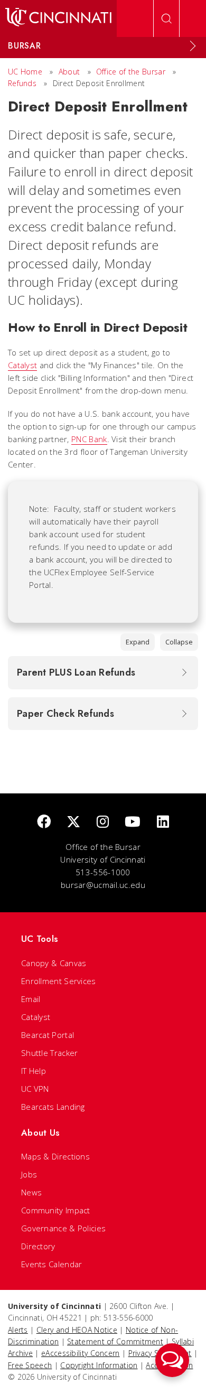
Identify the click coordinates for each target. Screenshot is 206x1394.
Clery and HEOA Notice (76, 1330)
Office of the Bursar (130, 72)
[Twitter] (73, 822)
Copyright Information (98, 1365)
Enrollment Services (58, 981)
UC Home (25, 72)
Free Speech (30, 1365)
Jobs (29, 1174)
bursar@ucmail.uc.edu (103, 885)
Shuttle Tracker (49, 1052)
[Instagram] (103, 822)
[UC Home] (58, 18)
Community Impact (55, 1210)
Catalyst (22, 365)
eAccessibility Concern (80, 1353)
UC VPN (35, 1088)
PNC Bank (89, 439)
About (69, 72)
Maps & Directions (55, 1156)
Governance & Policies (63, 1228)
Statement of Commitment (115, 1341)
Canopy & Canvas (54, 963)
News (31, 1192)
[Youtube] (133, 822)
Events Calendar (51, 1264)
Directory (38, 1246)
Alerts (18, 1330)
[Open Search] (166, 18)
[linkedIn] (163, 822)
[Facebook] (44, 822)
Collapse (179, 642)
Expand (137, 642)
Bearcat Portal (47, 1035)
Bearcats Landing (53, 1106)
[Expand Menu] (192, 46)
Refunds (22, 83)
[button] (172, 1360)
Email (31, 999)
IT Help (33, 1070)
